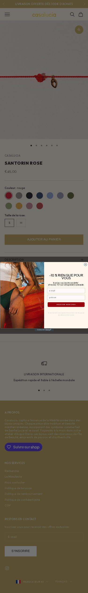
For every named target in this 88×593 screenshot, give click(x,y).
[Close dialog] (85, 264)
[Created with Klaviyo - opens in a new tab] (44, 329)
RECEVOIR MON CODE (66, 304)
